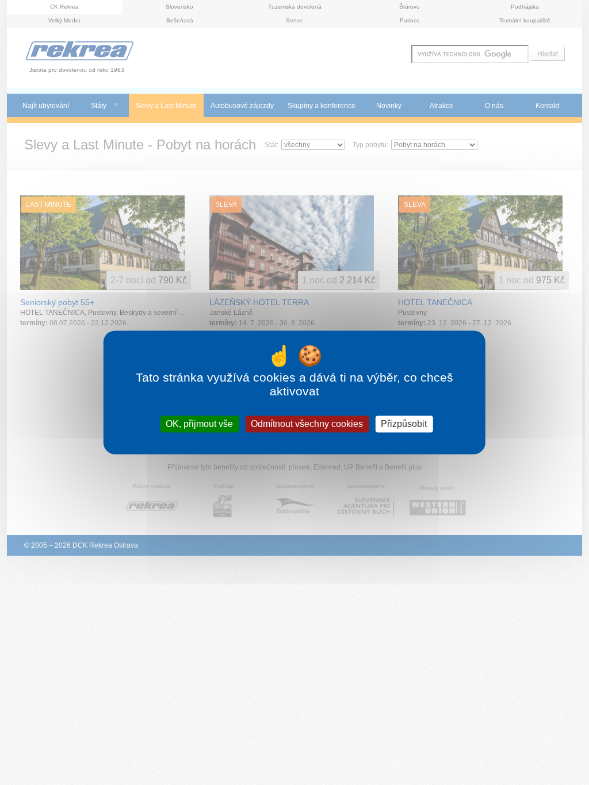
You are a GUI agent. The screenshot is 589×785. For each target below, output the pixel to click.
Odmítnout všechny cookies (307, 424)
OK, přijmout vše (199, 424)
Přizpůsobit (404, 424)
